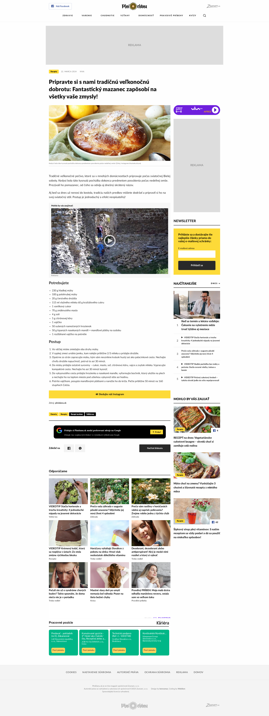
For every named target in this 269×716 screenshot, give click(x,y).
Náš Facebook (62, 6)
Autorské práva (128, 672)
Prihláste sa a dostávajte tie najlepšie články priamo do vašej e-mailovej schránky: (195, 238)
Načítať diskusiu (155, 448)
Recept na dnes (77, 414)
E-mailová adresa (186, 248)
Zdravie (68, 15)
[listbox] (210, 283)
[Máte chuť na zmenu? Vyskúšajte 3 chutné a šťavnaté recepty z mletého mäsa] (197, 465)
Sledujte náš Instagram (111, 394)
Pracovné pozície (61, 622)
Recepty (54, 71)
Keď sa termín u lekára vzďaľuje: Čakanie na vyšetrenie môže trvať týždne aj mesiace (200, 325)
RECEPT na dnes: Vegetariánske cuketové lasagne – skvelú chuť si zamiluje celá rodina (194, 441)
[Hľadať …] (205, 16)
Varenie (87, 15)
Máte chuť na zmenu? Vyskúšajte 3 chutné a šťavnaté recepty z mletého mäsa (195, 487)
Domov (198, 672)
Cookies (71, 672)
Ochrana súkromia (157, 672)
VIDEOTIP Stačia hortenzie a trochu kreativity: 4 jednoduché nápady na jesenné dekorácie (200, 341)
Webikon (181, 689)
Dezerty (54, 414)
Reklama (182, 672)
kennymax (164, 689)
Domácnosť (146, 15)
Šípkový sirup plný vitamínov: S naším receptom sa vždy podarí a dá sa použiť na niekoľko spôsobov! (197, 533)
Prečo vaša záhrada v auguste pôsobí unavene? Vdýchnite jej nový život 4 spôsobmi (197, 354)
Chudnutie (108, 15)
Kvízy (192, 15)
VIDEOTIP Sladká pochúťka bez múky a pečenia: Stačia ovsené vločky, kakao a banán (200, 367)
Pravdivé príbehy (171, 15)
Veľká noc (90, 414)
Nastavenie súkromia (96, 672)
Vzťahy (125, 15)
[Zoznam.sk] (213, 6)
